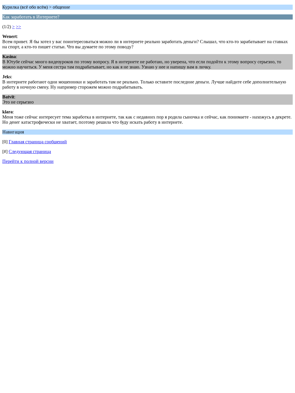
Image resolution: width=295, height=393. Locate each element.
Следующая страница (30, 151)
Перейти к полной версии (28, 161)
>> (18, 26)
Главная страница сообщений (38, 141)
